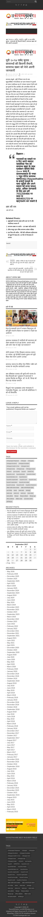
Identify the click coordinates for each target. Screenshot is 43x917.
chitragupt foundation (24, 463)
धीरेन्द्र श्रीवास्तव (10, 498)
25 (8, 560)
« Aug (8, 563)
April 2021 (11, 645)
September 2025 (13, 581)
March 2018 (11, 724)
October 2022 (12, 621)
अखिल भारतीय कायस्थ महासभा (13, 487)
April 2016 (11, 778)
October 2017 (12, 735)
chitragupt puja (20, 468)
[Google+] (19, 5)
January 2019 (12, 700)
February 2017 (12, 754)
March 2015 (11, 809)
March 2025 (11, 586)
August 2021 (11, 638)
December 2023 (13, 607)
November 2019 (13, 676)
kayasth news (32, 479)
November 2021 (13, 633)
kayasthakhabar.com (12, 477)
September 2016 (13, 766)
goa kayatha (16, 471)
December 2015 (13, 788)
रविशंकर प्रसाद (19, 498)
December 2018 (13, 702)
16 (30, 555)
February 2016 (12, 783)
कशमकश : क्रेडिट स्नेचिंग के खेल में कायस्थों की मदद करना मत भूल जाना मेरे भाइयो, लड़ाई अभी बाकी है (22, 262)
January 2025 (12, 588)
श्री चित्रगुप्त (9, 501)
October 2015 (12, 792)
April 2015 (11, 807)
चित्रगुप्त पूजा (32, 496)
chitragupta (31, 460)
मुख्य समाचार (30, 74)
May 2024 (10, 602)
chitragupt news (25, 466)
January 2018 (12, 728)
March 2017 (11, 752)
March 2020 (11, 666)
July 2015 (10, 800)
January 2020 (12, 671)
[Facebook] (21, 5)
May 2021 (10, 643)
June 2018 (11, 716)
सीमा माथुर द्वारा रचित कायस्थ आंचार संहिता (21, 229)
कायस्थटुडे (28, 490)
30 (30, 560)
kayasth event (23, 479)
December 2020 (13, 647)
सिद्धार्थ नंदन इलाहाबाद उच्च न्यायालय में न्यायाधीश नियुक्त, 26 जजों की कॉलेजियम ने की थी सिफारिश (21, 390)
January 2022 (12, 628)
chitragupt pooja (11, 468)
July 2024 (10, 598)
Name (8, 426)
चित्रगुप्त (16, 496)
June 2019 (11, 688)
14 (21, 555)
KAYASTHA (30, 471)
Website (9, 438)
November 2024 (13, 590)
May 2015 (10, 804)
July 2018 (10, 714)
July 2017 (10, 743)
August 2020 (11, 655)
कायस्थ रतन (16, 493)
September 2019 (13, 681)
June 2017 (11, 745)
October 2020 (12, 650)
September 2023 (13, 614)
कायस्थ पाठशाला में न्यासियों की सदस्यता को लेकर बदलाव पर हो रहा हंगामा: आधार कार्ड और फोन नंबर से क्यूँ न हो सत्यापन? (21, 342)
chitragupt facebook (12, 463)
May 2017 (10, 747)
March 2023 (11, 617)
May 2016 (10, 776)
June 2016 (11, 773)
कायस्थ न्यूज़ (9, 493)
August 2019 (11, 683)
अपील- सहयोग (19, 39)
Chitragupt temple (30, 468)
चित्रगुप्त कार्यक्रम (24, 496)
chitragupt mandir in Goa (13, 466)
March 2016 (11, 781)
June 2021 (11, 640)
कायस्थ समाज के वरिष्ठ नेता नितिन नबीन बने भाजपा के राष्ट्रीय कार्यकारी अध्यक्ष (21, 365)
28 (21, 560)
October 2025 (12, 579)
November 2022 (13, 619)
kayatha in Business (31, 485)
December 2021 (13, 631)
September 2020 (13, 652)
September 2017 (13, 738)
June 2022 (11, 624)
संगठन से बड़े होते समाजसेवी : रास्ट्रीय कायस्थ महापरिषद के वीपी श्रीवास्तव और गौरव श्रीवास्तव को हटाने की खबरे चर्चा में (20, 269)
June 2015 (11, 802)
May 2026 (10, 571)
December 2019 (13, 674)
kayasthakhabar (20, 474)
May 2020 (10, 662)
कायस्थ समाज (30, 493)
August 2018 (11, 712)
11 (8, 555)
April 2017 (11, 750)
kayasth (24, 471)
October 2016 (12, 764)
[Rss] (16, 5)
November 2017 (13, 733)
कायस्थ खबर (15, 74)
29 (26, 560)
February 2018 (12, 726)
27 (17, 560)
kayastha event (11, 474)
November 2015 (13, 790)
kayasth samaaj (11, 485)
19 (13, 558)
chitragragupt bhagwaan (13, 460)
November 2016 (13, 762)
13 (17, 555)
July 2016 (10, 771)
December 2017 (13, 731)
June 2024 (11, 600)
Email (8, 432)
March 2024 (11, 605)
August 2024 (11, 595)
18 (8, 558)
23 (30, 558)
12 (13, 555)
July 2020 (10, 657)
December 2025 (13, 576)
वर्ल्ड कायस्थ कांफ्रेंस (28, 498)
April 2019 (11, 693)
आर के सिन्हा (9, 490)
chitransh (9, 471)
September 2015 (13, 795)
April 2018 (11, 721)
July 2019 (10, 686)
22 (26, 558)
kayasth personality (24, 482)
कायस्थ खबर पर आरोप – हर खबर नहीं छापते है (22, 226)
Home (10, 39)
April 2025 (11, 583)
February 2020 (12, 669)
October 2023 (12, 612)
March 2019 (11, 695)
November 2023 (13, 609)
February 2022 (12, 626)
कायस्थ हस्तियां (10, 496)
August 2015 (11, 797)
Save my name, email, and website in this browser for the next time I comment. (21, 447)
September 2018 (13, 709)
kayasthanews (23, 477)
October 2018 (12, 707)
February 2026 (12, 574)
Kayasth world (20, 485)
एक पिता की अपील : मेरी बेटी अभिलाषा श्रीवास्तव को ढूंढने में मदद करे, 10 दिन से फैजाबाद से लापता (22, 235)
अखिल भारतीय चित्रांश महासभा (27, 487)
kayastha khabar (31, 474)
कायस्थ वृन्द (23, 493)
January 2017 (12, 757)
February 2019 (12, 697)
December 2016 (13, 759)
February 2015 (12, 812)
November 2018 (13, 705)
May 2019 (10, 690)
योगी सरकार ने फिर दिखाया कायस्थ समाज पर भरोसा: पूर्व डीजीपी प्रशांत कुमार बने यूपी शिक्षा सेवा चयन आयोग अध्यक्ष (21, 354)
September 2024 (13, 593)
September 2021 (13, 636)
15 (26, 555)
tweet (8, 243)
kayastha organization (12, 479)
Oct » (13, 563)
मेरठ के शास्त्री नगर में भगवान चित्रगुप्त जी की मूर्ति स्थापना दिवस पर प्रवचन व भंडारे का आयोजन (21, 330)
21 (21, 558)
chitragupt (23, 460)
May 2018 (10, 719)
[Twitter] (24, 5)
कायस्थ (15, 490)
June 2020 (11, 659)
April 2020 (11, 664)
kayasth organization (12, 482)
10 (35, 552)
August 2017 (11, 740)
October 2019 (12, 678)
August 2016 (11, 769)
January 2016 (12, 785)
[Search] (35, 1)
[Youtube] (26, 5)
